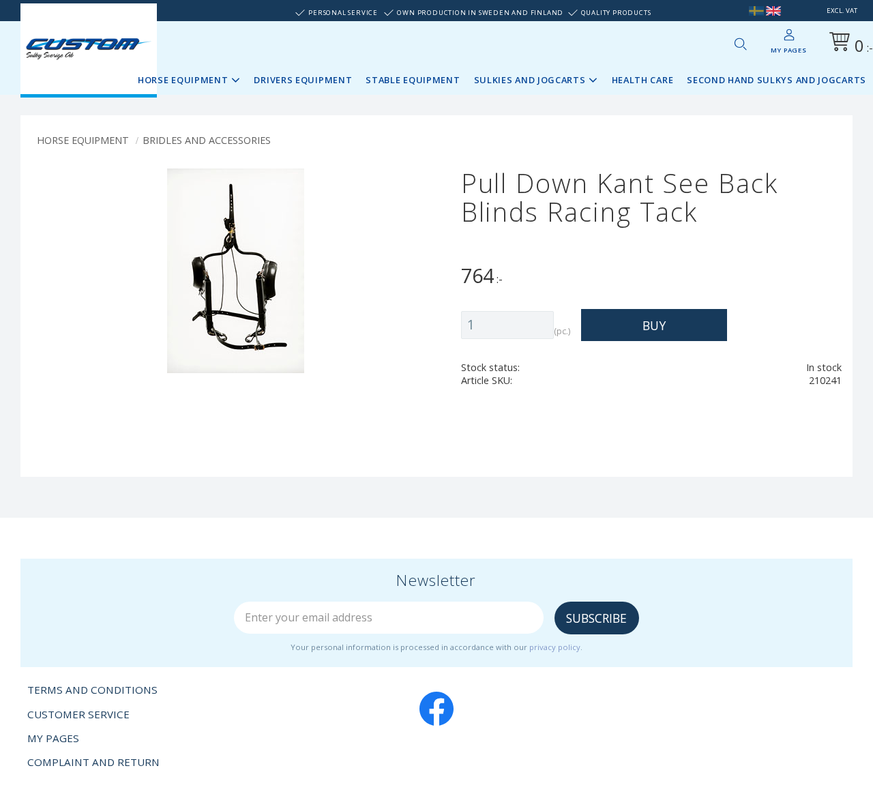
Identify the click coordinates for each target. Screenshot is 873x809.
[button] (740, 43)
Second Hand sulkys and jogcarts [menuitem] (776, 80)
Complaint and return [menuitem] (93, 762)
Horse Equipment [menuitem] (183, 80)
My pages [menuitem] (788, 50)
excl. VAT (842, 10)
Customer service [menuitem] (78, 714)
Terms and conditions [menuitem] (92, 689)
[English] (773, 10)
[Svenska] (756, 10)
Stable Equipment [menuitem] (413, 80)
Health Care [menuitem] (643, 80)
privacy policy (554, 647)
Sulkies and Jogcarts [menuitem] (530, 80)
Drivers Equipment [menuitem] (303, 80)
